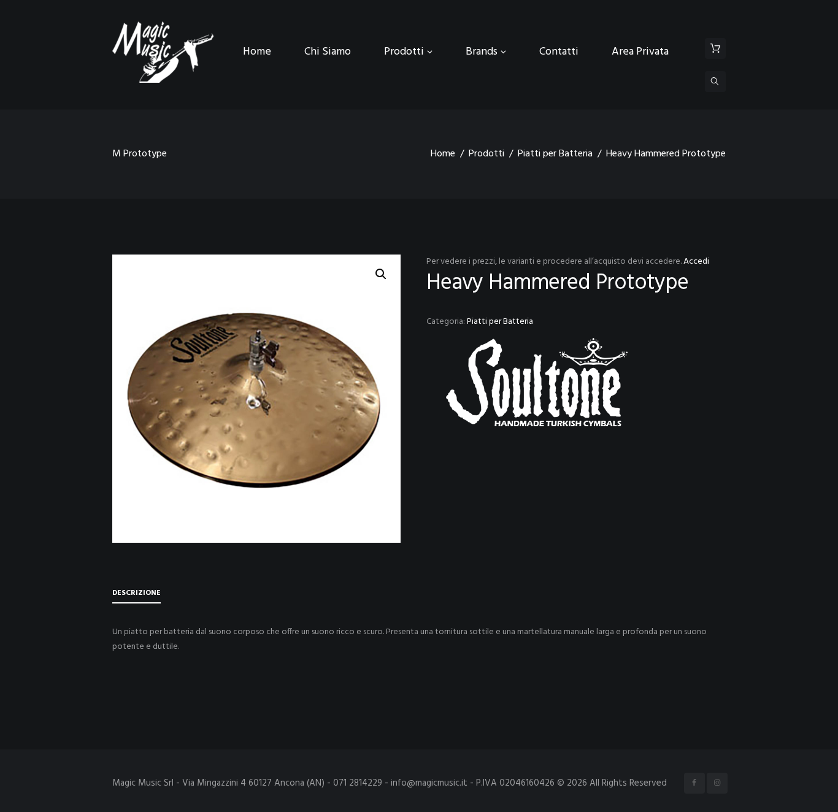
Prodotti (486, 154)
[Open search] (715, 81)
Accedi (696, 262)
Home (443, 154)
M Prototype (139, 154)
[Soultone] (536, 382)
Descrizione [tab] (136, 593)
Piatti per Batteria (555, 154)
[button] (381, 274)
